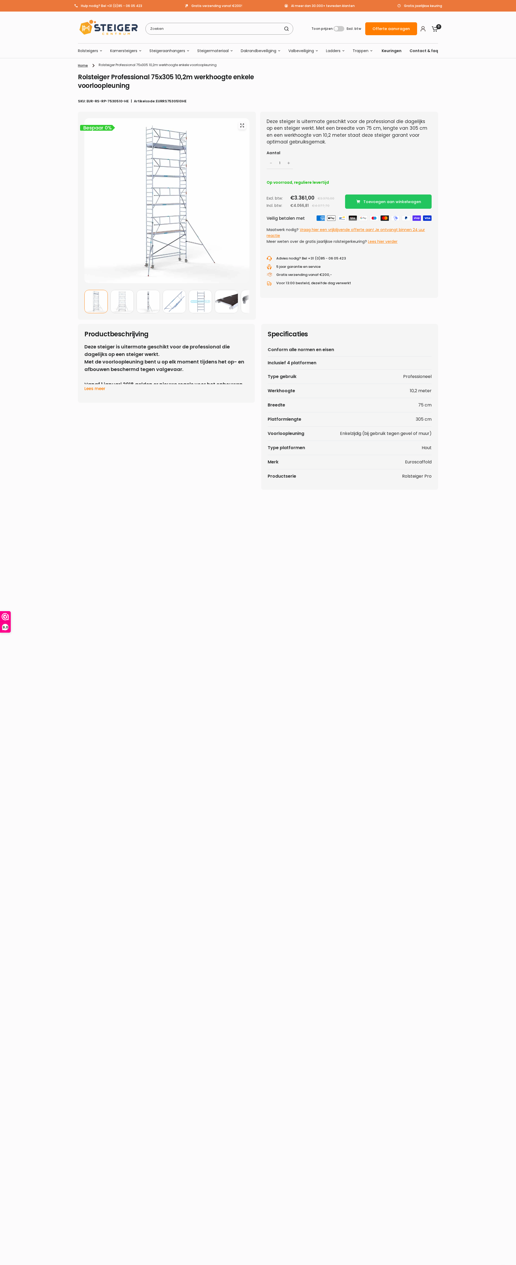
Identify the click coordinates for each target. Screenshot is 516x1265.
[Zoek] (286, 29)
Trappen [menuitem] (360, 50)
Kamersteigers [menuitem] (123, 50)
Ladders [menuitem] (333, 50)
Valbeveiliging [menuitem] (301, 50)
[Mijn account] (423, 29)
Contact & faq (424, 50)
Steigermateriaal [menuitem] (213, 50)
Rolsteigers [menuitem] (88, 50)
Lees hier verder (382, 241)
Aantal (274, 153)
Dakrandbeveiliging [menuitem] (258, 50)
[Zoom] (242, 125)
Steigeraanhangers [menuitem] (167, 50)
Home (83, 65)
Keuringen (392, 50)
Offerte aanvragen (391, 28)
